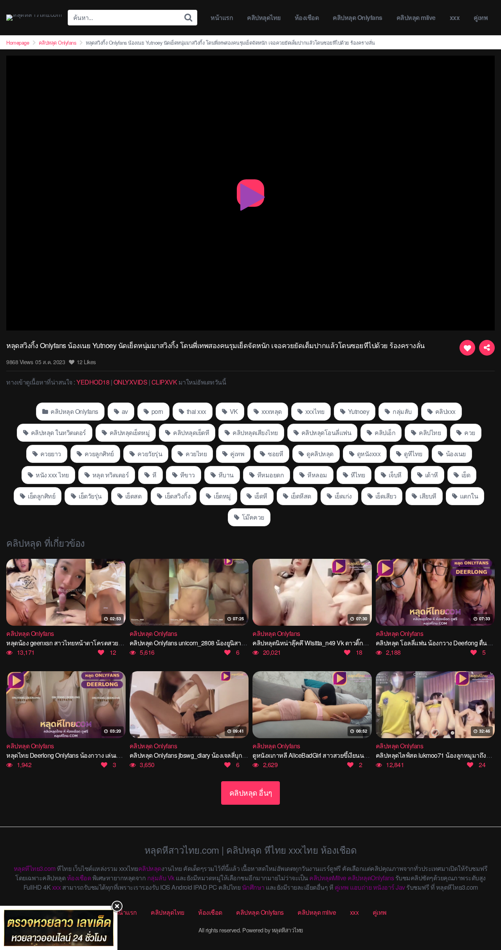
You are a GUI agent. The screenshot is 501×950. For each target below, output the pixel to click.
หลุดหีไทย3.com (35, 868)
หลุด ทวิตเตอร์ (110, 474)
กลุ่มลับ (401, 411)
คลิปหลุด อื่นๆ (250, 792)
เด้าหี (431, 474)
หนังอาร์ (384, 887)
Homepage (17, 42)
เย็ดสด (132, 495)
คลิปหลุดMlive (327, 877)
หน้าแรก (222, 17)
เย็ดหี (260, 495)
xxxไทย (314, 411)
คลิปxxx (445, 411)
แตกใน (468, 495)
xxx (455, 17)
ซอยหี (275, 453)
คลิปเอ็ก (384, 432)
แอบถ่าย (360, 887)
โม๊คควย (252, 517)
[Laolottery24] (59, 928)
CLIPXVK (164, 382)
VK (233, 411)
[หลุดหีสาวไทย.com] (33, 17)
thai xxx (195, 411)
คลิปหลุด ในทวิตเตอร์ (57, 432)
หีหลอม (316, 474)
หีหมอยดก (270, 474)
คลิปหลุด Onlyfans (357, 17)
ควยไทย (195, 453)
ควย (469, 432)
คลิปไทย (429, 432)
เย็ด (465, 474)
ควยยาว (50, 453)
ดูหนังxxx (367, 453)
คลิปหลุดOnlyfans (371, 877)
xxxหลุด (271, 411)
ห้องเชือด (307, 17)
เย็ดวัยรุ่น (89, 495)
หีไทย (357, 474)
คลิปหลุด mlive (416, 17)
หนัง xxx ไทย (51, 474)
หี (154, 474)
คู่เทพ (481, 17)
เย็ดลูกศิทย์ (41, 495)
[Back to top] (479, 913)
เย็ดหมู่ (222, 495)
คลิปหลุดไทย (264, 17)
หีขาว (186, 474)
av (124, 411)
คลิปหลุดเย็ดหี (190, 432)
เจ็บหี (394, 474)
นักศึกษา (253, 887)
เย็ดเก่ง (342, 495)
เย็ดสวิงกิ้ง (177, 495)
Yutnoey (357, 411)
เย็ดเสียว (385, 495)
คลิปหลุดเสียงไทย (254, 432)
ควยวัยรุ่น (149, 453)
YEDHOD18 (92, 382)
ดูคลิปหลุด (319, 453)
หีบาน (225, 474)
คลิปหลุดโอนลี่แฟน (325, 432)
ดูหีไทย (412, 453)
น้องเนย (455, 453)
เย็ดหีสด (300, 495)
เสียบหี (427, 495)
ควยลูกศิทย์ (98, 453)
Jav (400, 887)
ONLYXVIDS (131, 382)
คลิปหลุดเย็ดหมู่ (129, 432)
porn (156, 411)
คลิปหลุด (149, 868)
